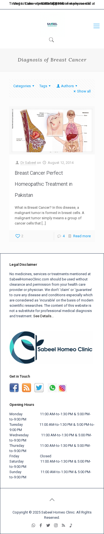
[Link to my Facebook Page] (14, 391)
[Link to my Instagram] (62, 391)
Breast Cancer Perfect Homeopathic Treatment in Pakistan (43, 184)
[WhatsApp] (49, 5)
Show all (84, 91)
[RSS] (83, 5)
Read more (82, 236)
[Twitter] (66, 5)
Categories (22, 86)
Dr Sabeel (28, 163)
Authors (67, 86)
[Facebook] (57, 5)
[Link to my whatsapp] (52, 391)
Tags (43, 86)
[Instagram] (74, 5)
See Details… (43, 316)
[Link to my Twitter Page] (39, 391)
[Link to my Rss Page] (26, 391)
